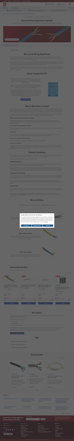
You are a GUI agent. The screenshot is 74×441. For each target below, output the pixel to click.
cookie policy (45, 221)
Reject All (48, 225)
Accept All (26, 225)
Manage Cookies (37, 225)
